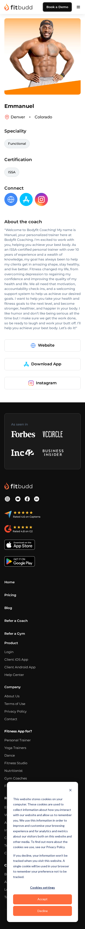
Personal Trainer (17, 740)
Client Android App (20, 667)
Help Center (14, 675)
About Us (11, 696)
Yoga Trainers (15, 748)
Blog (8, 608)
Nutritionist (13, 771)
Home (9, 582)
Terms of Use (14, 704)
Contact (10, 719)
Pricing (10, 595)
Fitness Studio (15, 763)
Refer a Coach (16, 621)
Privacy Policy (15, 711)
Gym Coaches (15, 778)
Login (9, 652)
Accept (42, 899)
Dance (9, 755)
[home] (18, 7)
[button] (78, 7)
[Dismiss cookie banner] (70, 790)
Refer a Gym (14, 633)
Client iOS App (16, 659)
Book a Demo (57, 7)
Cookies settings (42, 887)
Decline (42, 911)
